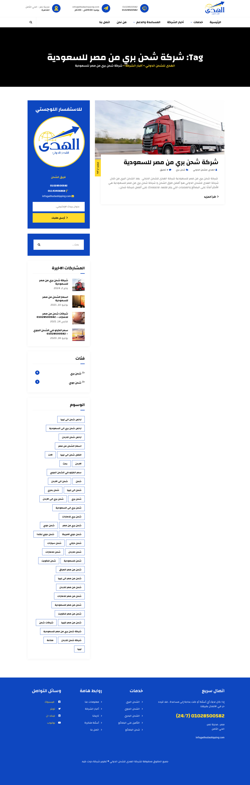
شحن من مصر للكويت (69, 614)
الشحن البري (133, 702)
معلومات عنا (92, 702)
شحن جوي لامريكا (71, 534)
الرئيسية (215, 22)
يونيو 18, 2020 (59, 338)
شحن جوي (75, 382)
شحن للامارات (53, 552)
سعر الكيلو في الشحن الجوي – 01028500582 (50, 332)
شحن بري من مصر (71, 525)
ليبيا (79, 649)
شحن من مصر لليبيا (71, 622)
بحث (65, 464)
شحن (78, 481)
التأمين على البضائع (129, 723)
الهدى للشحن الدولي (204, 170)
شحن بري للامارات (71, 517)
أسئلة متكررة (92, 723)
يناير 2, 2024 (61, 288)
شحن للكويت (48, 561)
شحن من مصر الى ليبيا (69, 578)
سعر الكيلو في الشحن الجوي (65, 472)
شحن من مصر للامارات (69, 596)
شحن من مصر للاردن (70, 587)
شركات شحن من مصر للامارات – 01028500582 (52, 315)
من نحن (122, 22)
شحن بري (180, 170)
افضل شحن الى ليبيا (70, 455)
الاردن (78, 464)
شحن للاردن (74, 552)
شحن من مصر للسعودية (68, 605)
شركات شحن (46, 622)
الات (50, 455)
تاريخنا (95, 716)
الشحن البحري (132, 716)
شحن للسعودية (72, 561)
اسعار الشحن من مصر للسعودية (55, 298)
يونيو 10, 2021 (59, 304)
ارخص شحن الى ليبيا (71, 419)
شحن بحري (53, 490)
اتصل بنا (104, 22)
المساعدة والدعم (148, 22)
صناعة (50, 640)
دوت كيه (87, 761)
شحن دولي (75, 543)
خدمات (198, 22)
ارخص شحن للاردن (71, 437)
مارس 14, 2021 (59, 321)
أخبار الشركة (175, 22)
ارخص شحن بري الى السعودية (65, 428)
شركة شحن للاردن (71, 640)
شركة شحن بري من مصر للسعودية (171, 162)
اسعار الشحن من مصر (69, 446)
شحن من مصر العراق (70, 569)
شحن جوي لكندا (45, 534)
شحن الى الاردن (59, 481)
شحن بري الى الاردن (53, 499)
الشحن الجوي (132, 709)
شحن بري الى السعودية (68, 508)
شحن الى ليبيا (74, 490)
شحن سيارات (54, 543)
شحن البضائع (132, 730)
